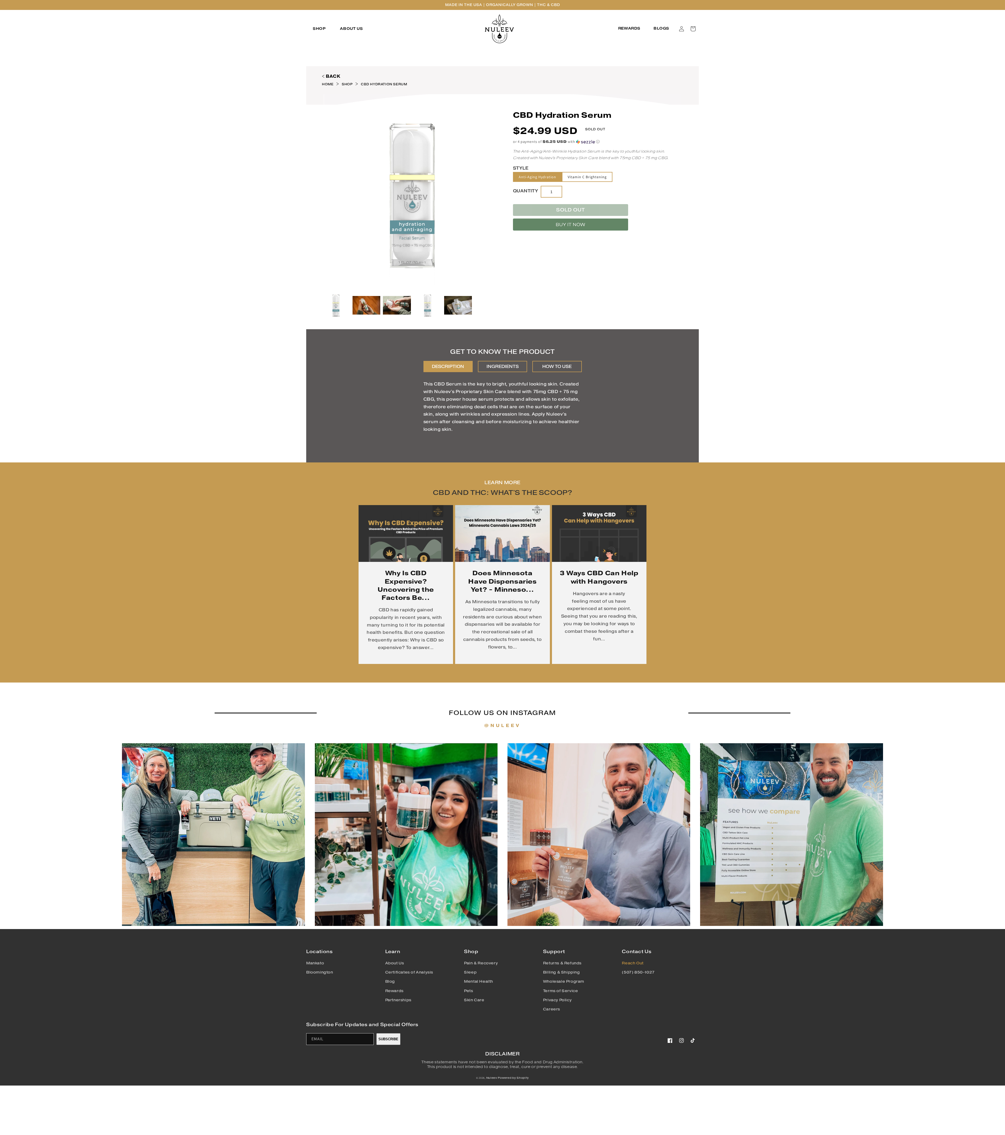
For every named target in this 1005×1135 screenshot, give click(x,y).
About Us (394, 963)
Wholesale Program (563, 981)
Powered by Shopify (513, 1078)
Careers (551, 1009)
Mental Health (478, 981)
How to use (557, 366)
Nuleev (491, 1078)
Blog (390, 981)
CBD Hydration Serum (384, 84)
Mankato (315, 963)
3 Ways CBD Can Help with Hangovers (599, 577)
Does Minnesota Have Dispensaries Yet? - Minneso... (502, 581)
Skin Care (474, 1000)
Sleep (470, 972)
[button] (319, 28)
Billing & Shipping (561, 972)
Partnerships (398, 1000)
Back (333, 76)
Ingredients (503, 366)
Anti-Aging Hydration (537, 177)
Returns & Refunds (562, 963)
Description (448, 366)
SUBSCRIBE (388, 1039)
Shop (347, 84)
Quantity (525, 190)
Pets (468, 991)
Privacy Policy (557, 1000)
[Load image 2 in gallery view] (367, 306)
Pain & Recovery (481, 963)
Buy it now (570, 224)
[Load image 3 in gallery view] (397, 306)
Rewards (394, 991)
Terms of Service (560, 991)
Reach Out (632, 963)
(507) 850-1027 (638, 972)
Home (327, 84)
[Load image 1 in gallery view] (336, 306)
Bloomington (319, 972)
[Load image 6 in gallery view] (458, 306)
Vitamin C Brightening (587, 177)
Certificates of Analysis (409, 972)
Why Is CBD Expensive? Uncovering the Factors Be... (406, 585)
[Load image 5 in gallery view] (428, 306)
